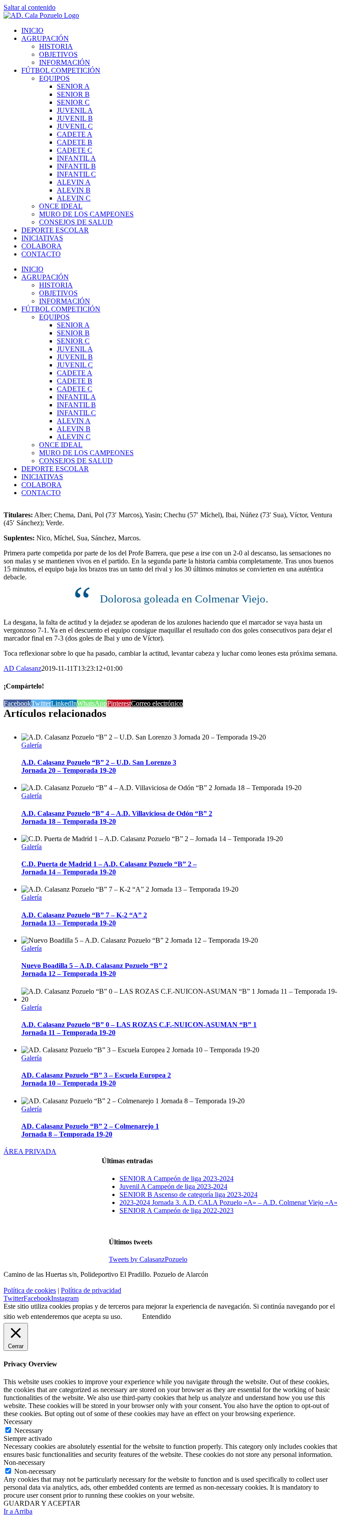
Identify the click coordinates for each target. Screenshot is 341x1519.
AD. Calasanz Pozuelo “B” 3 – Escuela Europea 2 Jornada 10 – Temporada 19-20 (96, 1079)
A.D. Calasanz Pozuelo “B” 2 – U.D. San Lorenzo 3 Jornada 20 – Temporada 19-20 (98, 766)
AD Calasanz (22, 668)
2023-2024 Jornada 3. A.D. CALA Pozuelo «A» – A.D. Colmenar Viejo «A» (228, 1202)
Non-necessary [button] (24, 1462)
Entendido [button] (156, 1316)
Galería (31, 745)
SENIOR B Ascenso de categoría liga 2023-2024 (188, 1194)
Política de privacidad (91, 1290)
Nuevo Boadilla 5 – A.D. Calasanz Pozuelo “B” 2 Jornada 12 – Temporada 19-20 (94, 969)
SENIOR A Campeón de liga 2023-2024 (176, 1178)
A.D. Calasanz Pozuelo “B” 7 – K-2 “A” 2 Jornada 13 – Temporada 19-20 (84, 919)
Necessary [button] (18, 1421)
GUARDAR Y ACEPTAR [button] (42, 1503)
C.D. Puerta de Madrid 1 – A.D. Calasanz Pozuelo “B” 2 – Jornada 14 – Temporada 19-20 (109, 868)
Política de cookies (30, 1290)
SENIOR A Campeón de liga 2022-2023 (176, 1210)
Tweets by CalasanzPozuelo (148, 1259)
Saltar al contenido (30, 7)
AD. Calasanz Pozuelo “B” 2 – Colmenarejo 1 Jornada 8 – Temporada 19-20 (90, 1130)
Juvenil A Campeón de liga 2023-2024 (173, 1186)
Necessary (28, 1430)
